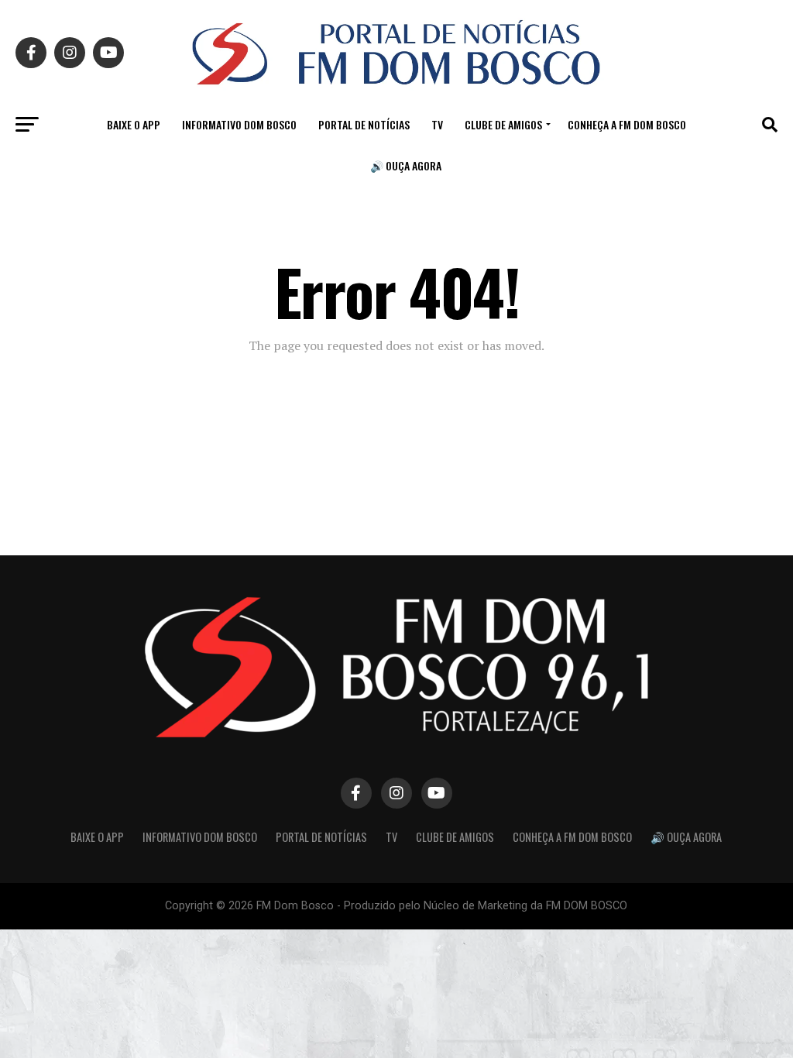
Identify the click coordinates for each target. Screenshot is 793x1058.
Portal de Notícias (364, 124)
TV (437, 124)
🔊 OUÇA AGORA (405, 165)
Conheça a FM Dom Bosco (627, 124)
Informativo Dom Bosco (239, 124)
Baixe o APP (133, 124)
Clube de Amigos (503, 124)
